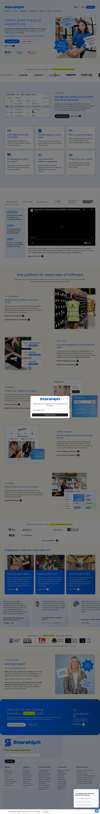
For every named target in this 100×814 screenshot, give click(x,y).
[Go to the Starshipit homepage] (50, 399)
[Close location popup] (67, 398)
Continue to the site (50, 414)
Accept (46, 811)
